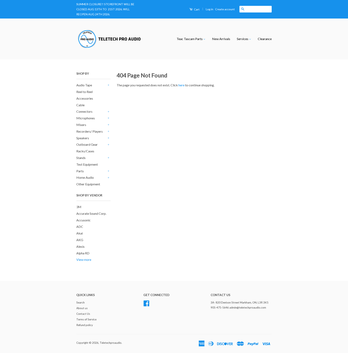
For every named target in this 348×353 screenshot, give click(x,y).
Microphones (85, 118)
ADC (79, 226)
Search (80, 302)
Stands (81, 158)
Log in (209, 9)
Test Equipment (87, 164)
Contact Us (83, 313)
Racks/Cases (85, 151)
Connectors (84, 111)
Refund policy (84, 325)
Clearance (265, 39)
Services (243, 39)
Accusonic (83, 220)
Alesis (80, 246)
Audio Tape (84, 85)
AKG (79, 240)
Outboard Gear (87, 144)
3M (78, 207)
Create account (225, 9)
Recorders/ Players (89, 131)
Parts (80, 171)
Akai (79, 233)
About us (82, 308)
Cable (80, 105)
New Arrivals (221, 39)
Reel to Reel (84, 92)
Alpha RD (82, 253)
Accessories (84, 98)
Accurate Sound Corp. (91, 213)
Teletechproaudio (110, 342)
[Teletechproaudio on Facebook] (146, 302)
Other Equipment (88, 184)
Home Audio (85, 177)
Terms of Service (86, 319)
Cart (196, 9)
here (181, 85)
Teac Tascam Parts (190, 39)
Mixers (81, 125)
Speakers (82, 138)
